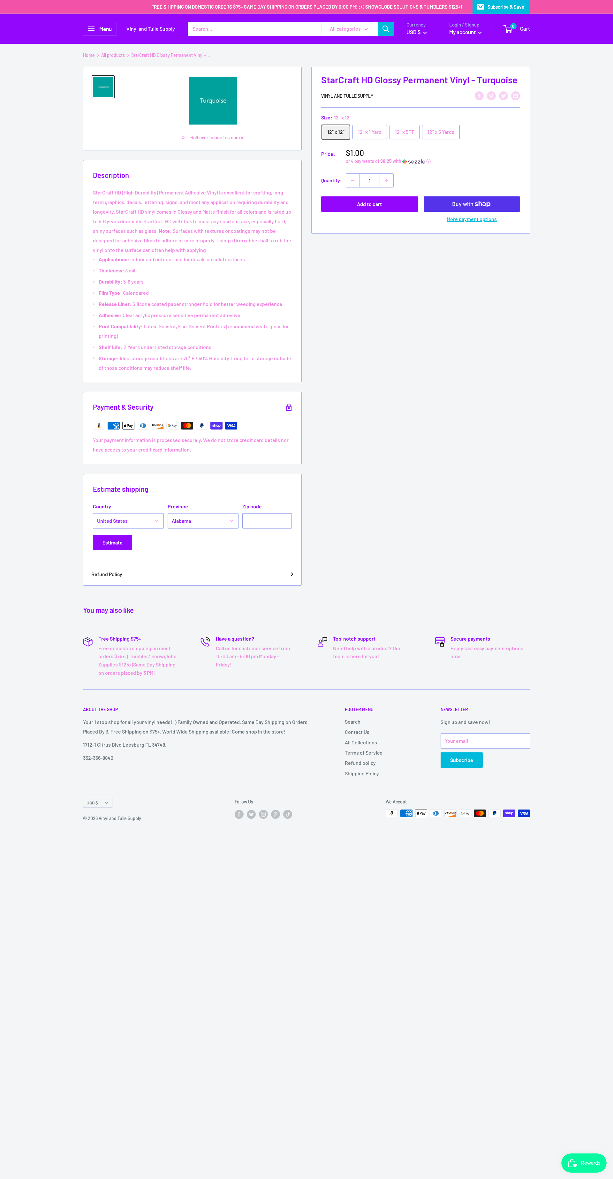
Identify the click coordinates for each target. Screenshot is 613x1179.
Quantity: (331, 180)
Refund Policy (106, 574)
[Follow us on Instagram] (263, 814)
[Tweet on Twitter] (503, 95)
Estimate (112, 542)
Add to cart (369, 204)
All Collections (361, 742)
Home (89, 55)
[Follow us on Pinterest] (275, 814)
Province (178, 506)
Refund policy (360, 763)
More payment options (472, 219)
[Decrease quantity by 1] (352, 180)
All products (113, 55)
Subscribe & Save (506, 7)
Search (352, 722)
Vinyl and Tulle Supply (347, 96)
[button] (433, 161)
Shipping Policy (362, 773)
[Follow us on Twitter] (251, 814)
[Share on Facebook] (479, 95)
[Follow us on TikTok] (287, 814)
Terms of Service (363, 752)
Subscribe (461, 760)
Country (102, 506)
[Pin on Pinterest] (491, 95)
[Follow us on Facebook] (239, 814)
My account (463, 32)
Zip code (252, 506)
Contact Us (357, 732)
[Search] (386, 29)
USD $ (92, 802)
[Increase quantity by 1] (386, 180)
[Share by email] (515, 95)
